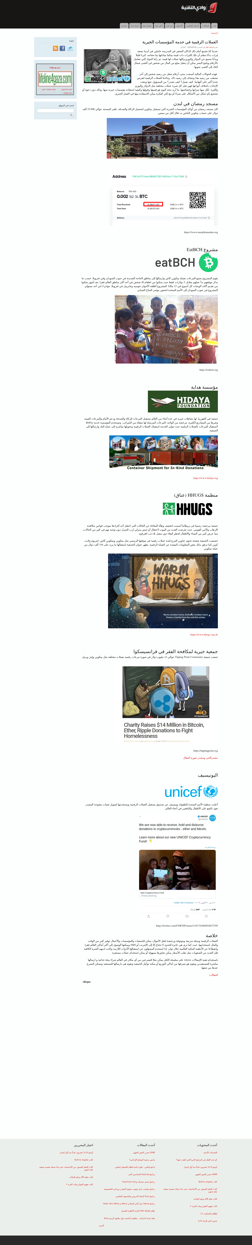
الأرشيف (179, 25)
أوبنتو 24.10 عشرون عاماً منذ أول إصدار (200, 1167)
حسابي (124, 25)
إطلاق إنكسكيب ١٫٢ (208, 1213)
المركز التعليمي (192, 25)
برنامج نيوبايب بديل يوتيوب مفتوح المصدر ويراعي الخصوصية (129, 1189)
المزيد (101, 1225)
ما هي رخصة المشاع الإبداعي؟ (142, 1159)
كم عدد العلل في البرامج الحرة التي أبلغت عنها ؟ (196, 1159)
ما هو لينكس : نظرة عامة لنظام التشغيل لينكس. (134, 1167)
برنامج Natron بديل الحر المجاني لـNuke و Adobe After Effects (129, 1203)
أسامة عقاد (210, 47)
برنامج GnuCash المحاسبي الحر (141, 1174)
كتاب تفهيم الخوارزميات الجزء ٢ (203, 1206)
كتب (214, 25)
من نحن (169, 25)
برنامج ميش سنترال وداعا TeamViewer (138, 1181)
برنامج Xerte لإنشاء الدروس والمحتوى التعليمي (135, 1196)
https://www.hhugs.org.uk (204, 634)
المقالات (205, 25)
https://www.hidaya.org (205, 478)
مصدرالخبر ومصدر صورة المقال (200, 757)
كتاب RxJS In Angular (208, 1181)
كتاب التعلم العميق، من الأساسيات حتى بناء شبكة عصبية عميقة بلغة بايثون (190, 1190)
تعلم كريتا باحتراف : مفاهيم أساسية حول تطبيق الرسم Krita (129, 1218)
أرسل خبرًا (135, 25)
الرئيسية (214, 32)
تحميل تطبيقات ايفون (49, 89)
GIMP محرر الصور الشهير (206, 1174)
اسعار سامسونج (67, 89)
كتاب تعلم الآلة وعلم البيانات (205, 1199)
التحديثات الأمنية (210, 1152)
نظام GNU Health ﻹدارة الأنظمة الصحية (138, 1211)
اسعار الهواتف (67, 93)
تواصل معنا (147, 25)
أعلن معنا (159, 25)
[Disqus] (149, 1020)
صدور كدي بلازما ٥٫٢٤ (207, 1221)
